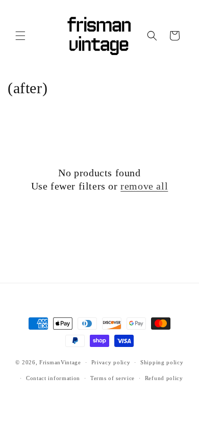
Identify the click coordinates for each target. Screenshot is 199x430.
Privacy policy (111, 362)
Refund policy (164, 378)
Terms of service (112, 378)
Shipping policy (162, 362)
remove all (144, 186)
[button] (20, 35)
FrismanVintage (60, 362)
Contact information (53, 378)
